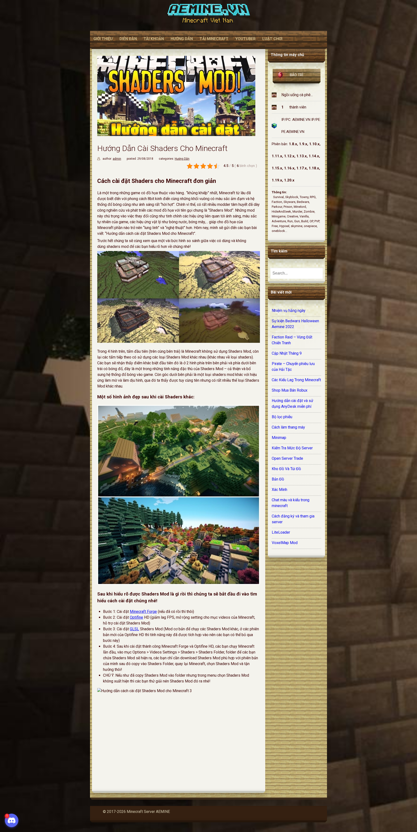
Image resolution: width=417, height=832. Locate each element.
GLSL (134, 629)
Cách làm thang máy (288, 427)
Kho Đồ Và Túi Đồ (286, 468)
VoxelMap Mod (285, 542)
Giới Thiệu (103, 38)
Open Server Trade (287, 458)
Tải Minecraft (214, 38)
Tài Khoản (154, 38)
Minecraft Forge (143, 611)
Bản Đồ (278, 479)
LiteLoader (281, 532)
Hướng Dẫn (182, 38)
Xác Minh (279, 489)
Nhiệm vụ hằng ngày (289, 310)
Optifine (136, 617)
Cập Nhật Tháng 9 (287, 353)
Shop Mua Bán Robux (289, 390)
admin (117, 158)
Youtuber (245, 38)
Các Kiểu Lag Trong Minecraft (296, 380)
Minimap (279, 437)
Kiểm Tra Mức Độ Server (292, 448)
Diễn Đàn (128, 38)
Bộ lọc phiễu (282, 417)
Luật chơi (272, 38)
